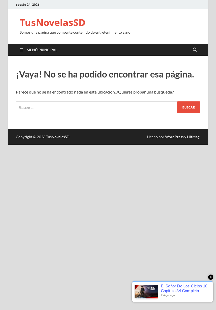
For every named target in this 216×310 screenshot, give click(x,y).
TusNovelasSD (53, 22)
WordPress (174, 137)
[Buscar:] (108, 107)
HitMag (193, 137)
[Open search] (195, 50)
